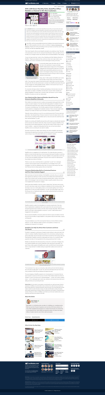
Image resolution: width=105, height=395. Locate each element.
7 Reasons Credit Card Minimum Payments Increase (73, 131)
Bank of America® (71, 95)
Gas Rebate (70, 68)
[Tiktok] (79, 0)
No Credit (70, 90)
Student (69, 80)
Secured (69, 78)
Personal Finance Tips (36, 317)
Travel (69, 71)
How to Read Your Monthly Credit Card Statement (58, 338)
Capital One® (70, 97)
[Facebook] (75, 0)
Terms (61, 373)
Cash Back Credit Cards (71, 148)
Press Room (62, 370)
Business (69, 75)
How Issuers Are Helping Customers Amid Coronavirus (38, 353)
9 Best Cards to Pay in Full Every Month (38, 346)
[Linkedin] (78, 0)
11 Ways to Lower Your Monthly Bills (38, 338)
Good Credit (70, 88)
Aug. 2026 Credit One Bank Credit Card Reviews (58, 353)
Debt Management (70, 160)
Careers (61, 372)
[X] (77, 0)
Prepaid (69, 76)
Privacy (66, 370)
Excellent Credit (71, 85)
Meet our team (43, 371)
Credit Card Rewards (71, 156)
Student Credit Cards (71, 175)
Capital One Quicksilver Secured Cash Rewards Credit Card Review (73, 127)
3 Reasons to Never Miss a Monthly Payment (58, 330)
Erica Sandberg (72, 35)
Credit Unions (69, 159)
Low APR (69, 61)
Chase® (69, 99)
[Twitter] (72, 366)
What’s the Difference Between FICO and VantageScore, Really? (74, 44)
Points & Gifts (70, 69)
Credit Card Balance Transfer (72, 150)
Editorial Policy (75, 17)
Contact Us (57, 372)
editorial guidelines (35, 370)
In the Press (69, 19)
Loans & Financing (70, 166)
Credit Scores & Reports (71, 157)
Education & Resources (71, 162)
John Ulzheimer (72, 46)
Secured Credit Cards (71, 173)
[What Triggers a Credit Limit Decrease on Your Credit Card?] (67, 120)
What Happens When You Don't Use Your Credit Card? (74, 38)
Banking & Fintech (70, 145)
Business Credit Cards (71, 147)
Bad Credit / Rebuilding (71, 144)
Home (55, 6)
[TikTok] (79, 366)
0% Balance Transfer (72, 57)
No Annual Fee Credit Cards (72, 169)
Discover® (70, 102)
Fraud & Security (70, 163)
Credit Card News (60, 6)
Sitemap (66, 372)
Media (57, 373)
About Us (68, 17)
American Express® (71, 94)
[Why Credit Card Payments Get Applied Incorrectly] (67, 124)
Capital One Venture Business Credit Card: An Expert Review (74, 33)
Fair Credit (70, 87)
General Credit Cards (71, 165)
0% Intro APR (70, 59)
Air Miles (69, 64)
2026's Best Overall (71, 54)
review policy (52, 23)
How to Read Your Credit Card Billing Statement (58, 346)
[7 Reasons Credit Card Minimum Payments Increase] (67, 132)
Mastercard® (70, 103)
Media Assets (75, 19)
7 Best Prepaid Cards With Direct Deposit (38, 330)
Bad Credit (70, 83)
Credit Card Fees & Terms (72, 153)
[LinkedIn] (72, 371)
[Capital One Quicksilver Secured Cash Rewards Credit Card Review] (67, 128)
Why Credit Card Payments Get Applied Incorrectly (74, 124)
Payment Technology (71, 170)
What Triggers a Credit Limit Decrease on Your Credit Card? (73, 119)
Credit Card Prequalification (72, 154)
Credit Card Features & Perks (72, 151)
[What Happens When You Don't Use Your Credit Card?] (67, 117)
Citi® (69, 100)
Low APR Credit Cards (71, 168)
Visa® (69, 105)
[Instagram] (74, 0)
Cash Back (70, 66)
